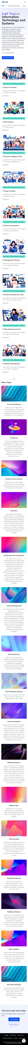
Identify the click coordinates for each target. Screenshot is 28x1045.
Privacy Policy (21, 1035)
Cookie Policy (13, 1035)
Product (15, 1038)
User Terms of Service (7, 1038)
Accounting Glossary (14, 6)
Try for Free (14, 1019)
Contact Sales (22, 1038)
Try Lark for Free (8, 57)
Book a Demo (14, 1024)
